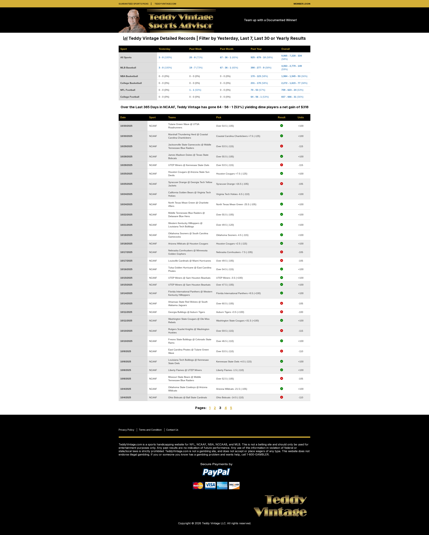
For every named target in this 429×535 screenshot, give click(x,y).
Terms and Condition (150, 429)
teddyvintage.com (165, 4)
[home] (169, 20)
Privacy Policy (126, 429)
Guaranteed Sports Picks (133, 4)
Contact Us (172, 429)
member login (302, 4)
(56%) (294, 76)
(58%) (294, 83)
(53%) (292, 90)
